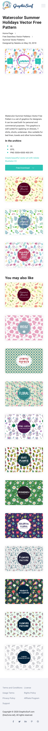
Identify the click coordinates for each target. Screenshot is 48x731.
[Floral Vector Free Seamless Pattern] (24, 393)
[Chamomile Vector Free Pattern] (24, 492)
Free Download (23, 168)
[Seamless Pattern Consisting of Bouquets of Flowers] (24, 591)
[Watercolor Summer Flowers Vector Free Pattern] (24, 189)
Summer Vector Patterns (14, 40)
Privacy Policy (9, 698)
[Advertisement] (24, 97)
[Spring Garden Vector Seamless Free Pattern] (24, 426)
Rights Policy (30, 693)
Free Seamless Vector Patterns (16, 36)
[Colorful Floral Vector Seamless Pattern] (24, 525)
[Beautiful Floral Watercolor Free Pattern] (24, 255)
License (27, 687)
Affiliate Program (31, 698)
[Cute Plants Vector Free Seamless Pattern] (24, 459)
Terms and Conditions (12, 687)
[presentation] (10, 61)
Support (6, 703)
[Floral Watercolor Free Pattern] (24, 222)
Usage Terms (8, 693)
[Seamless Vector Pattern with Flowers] (24, 558)
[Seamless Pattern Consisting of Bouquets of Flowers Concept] (24, 657)
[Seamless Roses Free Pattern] (24, 327)
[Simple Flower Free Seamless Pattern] (24, 360)
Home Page (8, 33)
